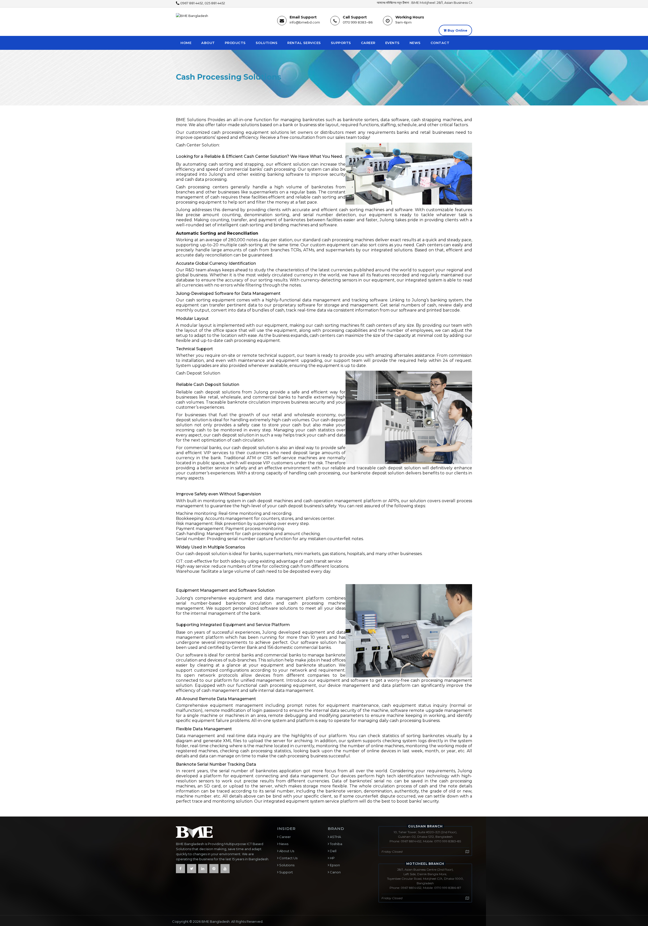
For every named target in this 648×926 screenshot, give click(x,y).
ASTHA (335, 837)
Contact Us (287, 858)
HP (332, 858)
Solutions (267, 43)
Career (368, 43)
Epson (334, 865)
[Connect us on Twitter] (191, 868)
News (415, 43)
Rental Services (304, 43)
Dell (332, 851)
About (208, 43)
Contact (440, 43)
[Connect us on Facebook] (180, 868)
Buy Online (457, 30)
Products (235, 43)
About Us (286, 851)
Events (392, 43)
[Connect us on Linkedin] (202, 868)
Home (185, 43)
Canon (335, 872)
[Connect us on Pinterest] (213, 868)
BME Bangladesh (215, 921)
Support (285, 872)
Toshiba (335, 844)
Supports (341, 43)
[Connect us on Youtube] (225, 868)
